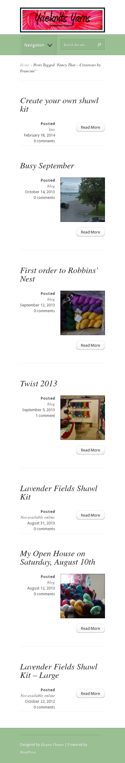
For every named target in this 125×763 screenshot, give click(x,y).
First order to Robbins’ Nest (59, 274)
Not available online (38, 517)
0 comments (44, 141)
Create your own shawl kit (59, 104)
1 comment (45, 415)
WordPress (28, 752)
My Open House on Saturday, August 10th (57, 557)
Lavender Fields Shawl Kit (58, 492)
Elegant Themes (52, 744)
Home (24, 65)
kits (52, 129)
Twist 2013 (38, 383)
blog (51, 186)
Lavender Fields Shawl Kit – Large (58, 670)
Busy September (47, 165)
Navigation (34, 45)
